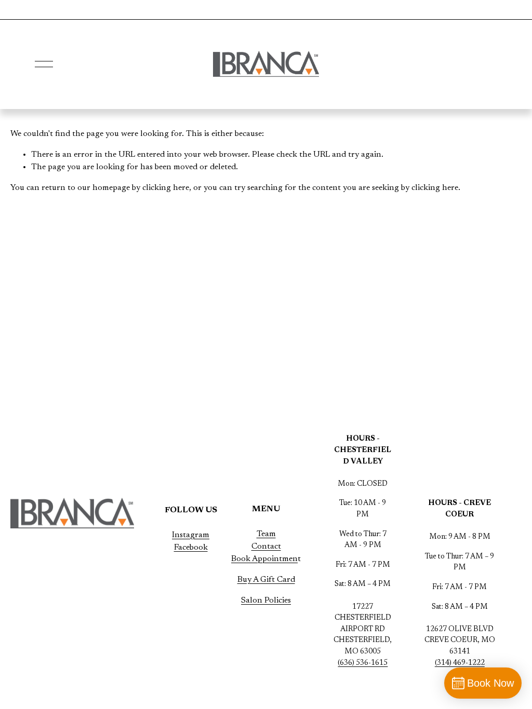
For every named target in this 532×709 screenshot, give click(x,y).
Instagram (190, 535)
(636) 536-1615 (363, 663)
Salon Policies (266, 600)
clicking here (165, 188)
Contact (266, 546)
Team (266, 534)
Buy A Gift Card (266, 580)
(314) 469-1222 (460, 663)
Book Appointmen (264, 559)
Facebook (191, 547)
